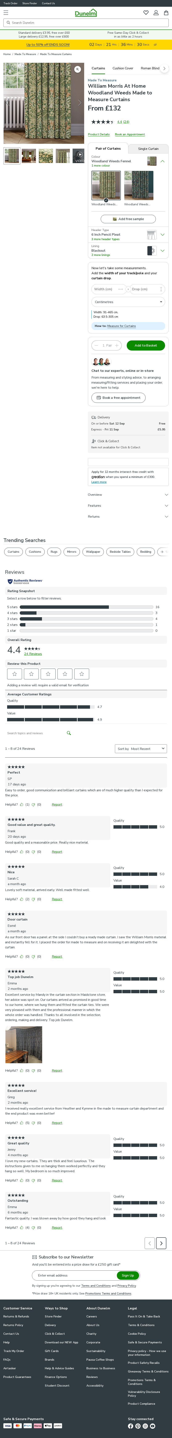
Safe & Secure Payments (145, 1342)
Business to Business (100, 1368)
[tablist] (128, 68)
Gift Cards (52, 1351)
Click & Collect (55, 1334)
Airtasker (9, 1368)
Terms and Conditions (96, 1286)
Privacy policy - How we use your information (147, 1353)
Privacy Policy (126, 1286)
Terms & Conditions (141, 1325)
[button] (5, 12)
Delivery (50, 1325)
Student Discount (57, 1386)
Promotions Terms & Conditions (142, 1382)
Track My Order (13, 1351)
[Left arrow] (8, 103)
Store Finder (29, 3)
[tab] (98, 68)
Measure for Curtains (121, 326)
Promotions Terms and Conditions (108, 1294)
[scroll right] (164, 68)
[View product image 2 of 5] (29, 156)
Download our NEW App (61, 1342)
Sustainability (95, 1351)
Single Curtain (148, 148)
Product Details (99, 134)
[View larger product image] (77, 69)
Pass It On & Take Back (144, 1316)
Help (6, 1342)
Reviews (92, 1377)
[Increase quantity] (116, 345)
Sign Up (128, 1275)
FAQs (6, 1360)
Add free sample (131, 219)
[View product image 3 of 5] (46, 156)
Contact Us (48, 3)
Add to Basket (146, 345)
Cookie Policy (137, 1334)
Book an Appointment (130, 134)
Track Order (10, 3)
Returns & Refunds (16, 1316)
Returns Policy (13, 1325)
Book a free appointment (121, 397)
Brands (49, 1360)
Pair (109, 345)
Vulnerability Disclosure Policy (144, 1394)
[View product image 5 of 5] (80, 156)
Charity (91, 1334)
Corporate (93, 1342)
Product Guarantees (17, 1377)
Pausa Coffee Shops (100, 1360)
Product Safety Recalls (144, 1363)
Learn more (99, 482)
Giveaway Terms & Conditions (148, 1371)
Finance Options (56, 1377)
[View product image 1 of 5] (12, 156)
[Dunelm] (86, 12)
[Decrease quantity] (96, 345)
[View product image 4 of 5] (63, 156)
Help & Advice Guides (59, 1368)
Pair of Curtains (108, 148)
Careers (91, 1316)
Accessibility (94, 1386)
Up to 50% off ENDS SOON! (48, 44)
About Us (92, 1325)
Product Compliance (141, 1404)
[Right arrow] (80, 103)
